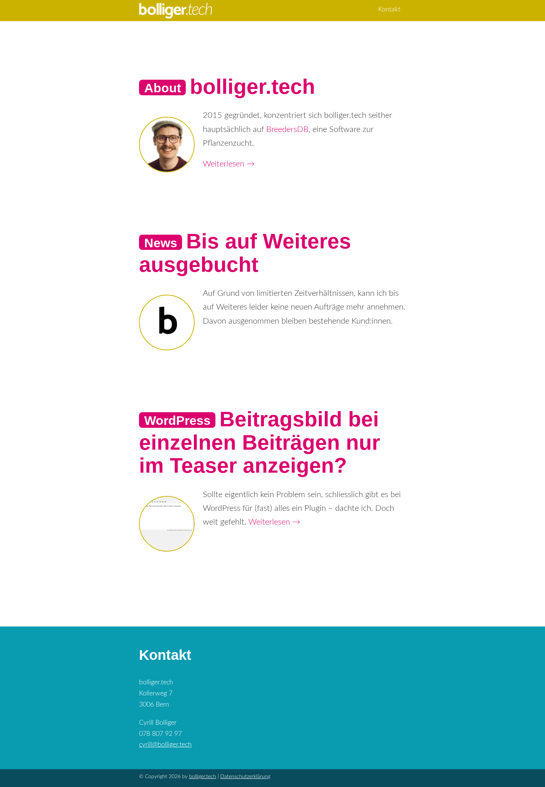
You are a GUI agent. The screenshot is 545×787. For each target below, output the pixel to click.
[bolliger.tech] (175, 9)
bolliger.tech (252, 86)
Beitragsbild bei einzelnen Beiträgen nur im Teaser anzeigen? (259, 442)
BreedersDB (287, 129)
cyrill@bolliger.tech (165, 744)
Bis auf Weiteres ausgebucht (245, 252)
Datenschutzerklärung (245, 776)
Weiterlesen (229, 164)
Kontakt (389, 9)
